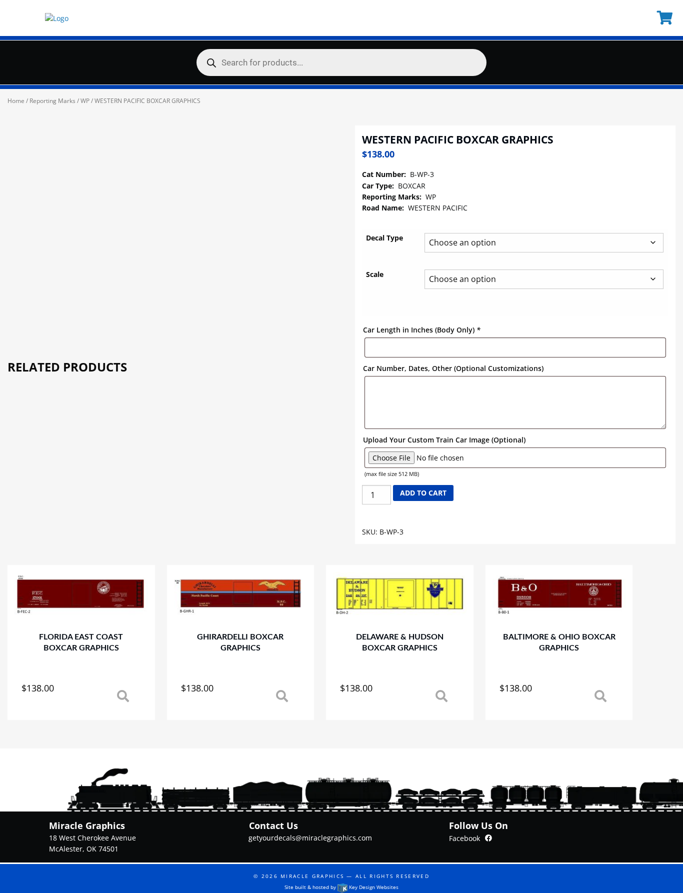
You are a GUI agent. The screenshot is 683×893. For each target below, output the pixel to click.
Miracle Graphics (312, 876)
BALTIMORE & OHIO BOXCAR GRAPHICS (559, 642)
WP (85, 100)
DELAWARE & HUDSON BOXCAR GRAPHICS (400, 642)
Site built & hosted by (341, 887)
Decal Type (384, 237)
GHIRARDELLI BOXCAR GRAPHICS (240, 642)
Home (16, 100)
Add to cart (423, 493)
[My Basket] (666, 18)
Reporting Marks (53, 100)
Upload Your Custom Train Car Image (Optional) (444, 439)
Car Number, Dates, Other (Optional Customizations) (453, 368)
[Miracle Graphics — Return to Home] (56, 17)
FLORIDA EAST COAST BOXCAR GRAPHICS (81, 642)
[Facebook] (488, 837)
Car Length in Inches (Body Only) (421, 329)
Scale (375, 274)
